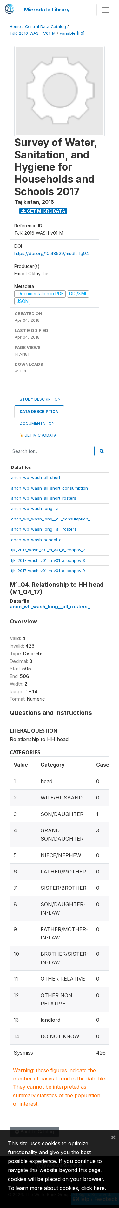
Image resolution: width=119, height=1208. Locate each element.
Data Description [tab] (39, 411)
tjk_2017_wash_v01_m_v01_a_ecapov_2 (48, 549)
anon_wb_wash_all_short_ (36, 477)
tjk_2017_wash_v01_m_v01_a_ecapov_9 (48, 570)
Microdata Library (47, 9)
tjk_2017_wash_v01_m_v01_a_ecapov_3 (48, 560)
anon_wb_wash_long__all (36, 508)
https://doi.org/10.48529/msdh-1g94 (51, 253)
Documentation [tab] (37, 423)
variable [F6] (72, 33)
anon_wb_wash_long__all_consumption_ (50, 518)
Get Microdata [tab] (39, 435)
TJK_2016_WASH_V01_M (33, 33)
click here (93, 1188)
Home (15, 26)
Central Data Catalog (45, 26)
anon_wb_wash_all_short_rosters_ (44, 498)
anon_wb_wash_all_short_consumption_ (50, 487)
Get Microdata (45, 211)
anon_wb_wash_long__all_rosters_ (44, 529)
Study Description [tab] (40, 399)
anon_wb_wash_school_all (37, 539)
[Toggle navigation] (105, 10)
